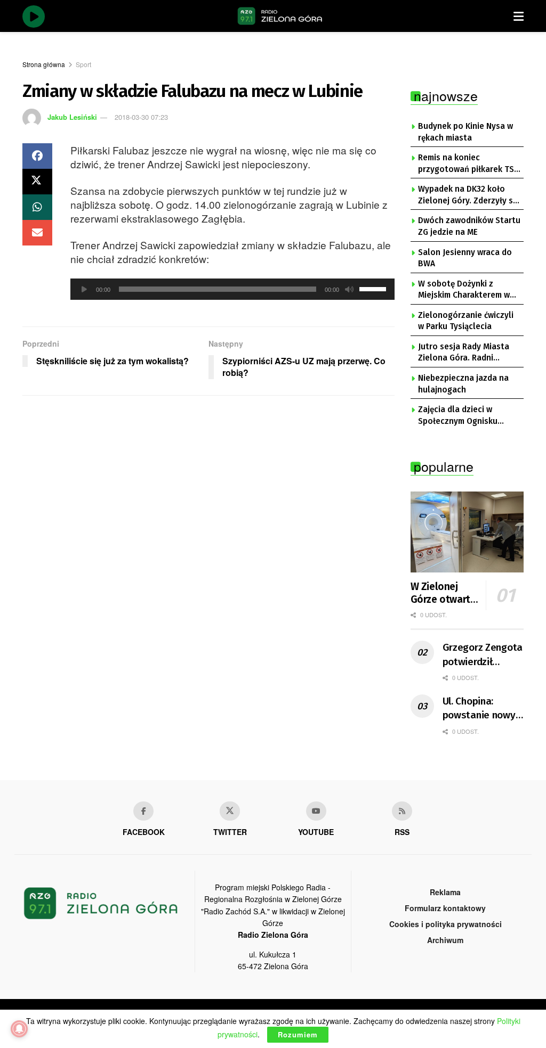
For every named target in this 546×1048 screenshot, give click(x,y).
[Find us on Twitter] (230, 811)
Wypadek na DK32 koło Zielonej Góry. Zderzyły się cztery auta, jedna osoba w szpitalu (468, 195)
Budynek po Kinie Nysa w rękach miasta (465, 132)
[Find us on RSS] (402, 811)
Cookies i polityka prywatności (445, 924)
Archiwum (445, 940)
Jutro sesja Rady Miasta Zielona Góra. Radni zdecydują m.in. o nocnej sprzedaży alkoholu (465, 353)
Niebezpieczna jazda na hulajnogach (463, 384)
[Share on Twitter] (37, 181)
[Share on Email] (37, 232)
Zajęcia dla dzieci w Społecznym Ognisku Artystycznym (457, 416)
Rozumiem (298, 1034)
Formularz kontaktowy (445, 908)
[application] (232, 289)
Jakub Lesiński (72, 117)
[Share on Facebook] (37, 156)
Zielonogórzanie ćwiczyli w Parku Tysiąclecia (465, 321)
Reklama (445, 892)
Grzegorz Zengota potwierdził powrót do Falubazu (483, 655)
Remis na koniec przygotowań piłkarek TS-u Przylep (468, 164)
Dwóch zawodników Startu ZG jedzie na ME (469, 226)
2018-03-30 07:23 (141, 117)
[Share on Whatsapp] (37, 207)
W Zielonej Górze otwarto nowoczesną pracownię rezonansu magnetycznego (446, 593)
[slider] (374, 288)
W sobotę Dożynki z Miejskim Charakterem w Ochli (464, 290)
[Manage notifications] (19, 1028)
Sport (83, 64)
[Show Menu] (518, 16)
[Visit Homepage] (280, 16)
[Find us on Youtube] (316, 811)
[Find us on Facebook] (143, 811)
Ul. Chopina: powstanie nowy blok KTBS (479, 709)
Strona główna (43, 64)
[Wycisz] (349, 289)
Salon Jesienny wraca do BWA (465, 258)
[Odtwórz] (84, 289)
